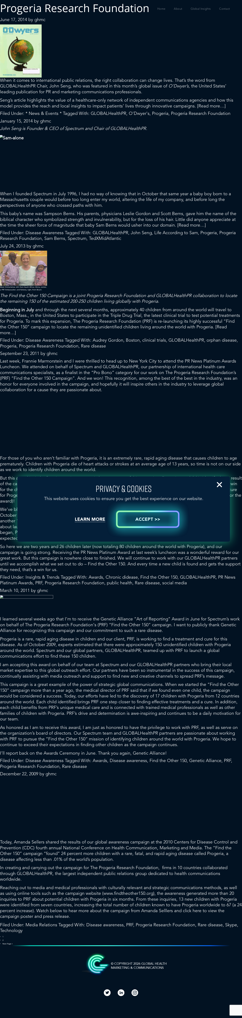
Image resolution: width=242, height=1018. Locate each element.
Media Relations (41, 924)
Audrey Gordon (108, 340)
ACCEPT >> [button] (147, 519)
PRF (38, 582)
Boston (133, 340)
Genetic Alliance (205, 760)
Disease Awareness (45, 232)
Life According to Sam (176, 232)
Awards (96, 577)
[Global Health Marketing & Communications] (36, 11)
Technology (11, 930)
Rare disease (93, 346)
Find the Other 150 (159, 577)
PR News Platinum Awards (210, 361)
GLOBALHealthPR (108, 113)
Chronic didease (122, 577)
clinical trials (154, 340)
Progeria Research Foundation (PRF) (117, 321)
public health (119, 582)
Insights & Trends (43, 577)
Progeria (160, 113)
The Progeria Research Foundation (59, 624)
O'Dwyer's (139, 113)
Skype (231, 924)
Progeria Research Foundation (200, 113)
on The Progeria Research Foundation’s (197, 372)
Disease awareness (128, 760)
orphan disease (222, 340)
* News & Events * (44, 113)
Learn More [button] (90, 519)
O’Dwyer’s (178, 86)
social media (174, 582)
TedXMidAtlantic (105, 238)
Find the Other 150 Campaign (38, 295)
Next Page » (7, 943)
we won (94, 378)
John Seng (141, 232)
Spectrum (74, 128)
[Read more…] (211, 106)
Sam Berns (54, 238)
